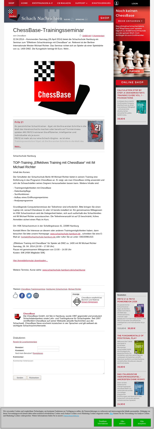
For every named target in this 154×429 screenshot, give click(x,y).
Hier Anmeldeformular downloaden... (30, 260)
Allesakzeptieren (142, 422)
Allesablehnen (122, 422)
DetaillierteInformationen (103, 422)
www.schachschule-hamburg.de (65, 233)
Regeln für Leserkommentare (25, 342)
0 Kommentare (98, 36)
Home (24, 3)
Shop (11, 3)
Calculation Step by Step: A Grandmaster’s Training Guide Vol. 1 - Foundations (131, 94)
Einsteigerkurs (101, 3)
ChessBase (29, 313)
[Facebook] (22, 295)
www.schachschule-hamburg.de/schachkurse (63, 270)
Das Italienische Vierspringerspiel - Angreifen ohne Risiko (131, 377)
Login (135, 3)
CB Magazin (64, 3)
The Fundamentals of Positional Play (130, 336)
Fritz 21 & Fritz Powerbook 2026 (127, 300)
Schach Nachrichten (42, 18)
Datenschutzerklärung (71, 416)
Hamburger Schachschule (56, 289)
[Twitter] (29, 295)
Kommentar (18, 357)
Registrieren (38, 353)
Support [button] (80, 3)
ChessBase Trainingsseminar (33, 289)
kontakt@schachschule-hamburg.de (38, 237)
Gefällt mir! (86, 36)
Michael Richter (74, 289)
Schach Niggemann (90, 302)
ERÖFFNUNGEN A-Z (42, 3)
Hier (111, 413)
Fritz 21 (19, 122)
